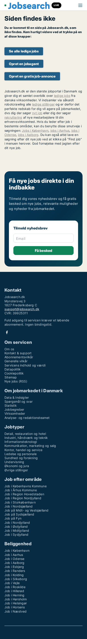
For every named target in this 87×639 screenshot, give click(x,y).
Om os (9, 349)
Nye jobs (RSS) (15, 381)
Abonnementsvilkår (18, 357)
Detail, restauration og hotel (25, 434)
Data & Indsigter (16, 397)
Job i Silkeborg (15, 579)
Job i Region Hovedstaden (24, 494)
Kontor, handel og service (23, 450)
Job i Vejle (12, 583)
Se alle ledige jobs (24, 51)
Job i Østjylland (16, 526)
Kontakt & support (17, 353)
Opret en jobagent (24, 64)
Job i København (16, 550)
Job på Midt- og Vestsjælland (26, 510)
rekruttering (13, 117)
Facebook (6, 332)
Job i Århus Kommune (20, 490)
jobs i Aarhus (60, 130)
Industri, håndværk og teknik (26, 438)
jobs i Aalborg (28, 135)
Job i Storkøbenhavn (20, 502)
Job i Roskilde (14, 587)
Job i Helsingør (15, 603)
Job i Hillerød (14, 591)
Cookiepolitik (14, 373)
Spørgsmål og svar (18, 401)
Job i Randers (14, 571)
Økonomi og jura (16, 466)
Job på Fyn (12, 518)
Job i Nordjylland (17, 522)
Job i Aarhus (13, 555)
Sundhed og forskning (21, 458)
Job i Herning (14, 595)
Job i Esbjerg (14, 567)
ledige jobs (62, 96)
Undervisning (14, 462)
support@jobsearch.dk (21, 309)
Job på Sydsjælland (19, 514)
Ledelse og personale (20, 454)
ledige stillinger (43, 104)
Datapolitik (12, 369)
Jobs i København (35, 130)
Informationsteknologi (20, 442)
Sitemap (10, 377)
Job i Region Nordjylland (22, 498)
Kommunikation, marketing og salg (30, 446)
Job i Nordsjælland (18, 506)
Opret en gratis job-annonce (32, 76)
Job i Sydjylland (16, 534)
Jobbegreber (14, 409)
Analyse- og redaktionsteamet (27, 418)
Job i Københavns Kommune (25, 486)
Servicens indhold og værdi (25, 365)
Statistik (10, 405)
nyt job (37, 113)
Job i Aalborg (14, 563)
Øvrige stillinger (16, 470)
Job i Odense (14, 559)
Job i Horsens (14, 607)
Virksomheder (14, 413)
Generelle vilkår (15, 361)
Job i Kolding (14, 575)
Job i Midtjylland (16, 530)
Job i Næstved (15, 611)
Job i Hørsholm (15, 599)
